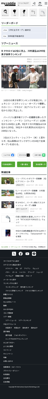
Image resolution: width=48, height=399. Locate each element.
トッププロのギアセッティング (16, 339)
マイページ (7, 350)
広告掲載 (6, 382)
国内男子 (26, 328)
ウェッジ (36, 268)
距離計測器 (19, 276)
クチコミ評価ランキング (14, 290)
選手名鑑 (8, 335)
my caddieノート (9, 302)
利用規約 (6, 374)
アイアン (27, 268)
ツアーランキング (25, 320)
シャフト (22, 272)
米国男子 (8, 328)
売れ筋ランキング (26, 287)
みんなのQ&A (8, 309)
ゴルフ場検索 (8, 313)
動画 (5, 305)
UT (21, 268)
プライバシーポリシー (11, 370)
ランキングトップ (11, 287)
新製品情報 (7, 298)
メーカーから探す (9, 279)
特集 (5, 357)
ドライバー (9, 268)
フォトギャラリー (20, 335)
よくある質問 (8, 346)
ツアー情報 (7, 316)
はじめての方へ (9, 342)
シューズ (39, 272)
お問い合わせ (8, 361)
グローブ (29, 276)
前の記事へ (8, 164)
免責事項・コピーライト (12, 367)
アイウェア (9, 276)
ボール (14, 272)
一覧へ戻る (24, 164)
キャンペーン (8, 354)
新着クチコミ (8, 294)
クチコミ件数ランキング (34, 290)
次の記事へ (40, 164)
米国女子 (17, 328)
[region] (24, 14)
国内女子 (34, 328)
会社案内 (6, 378)
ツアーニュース (10, 320)
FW (17, 268)
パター (7, 272)
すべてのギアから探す (11, 261)
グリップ (31, 272)
